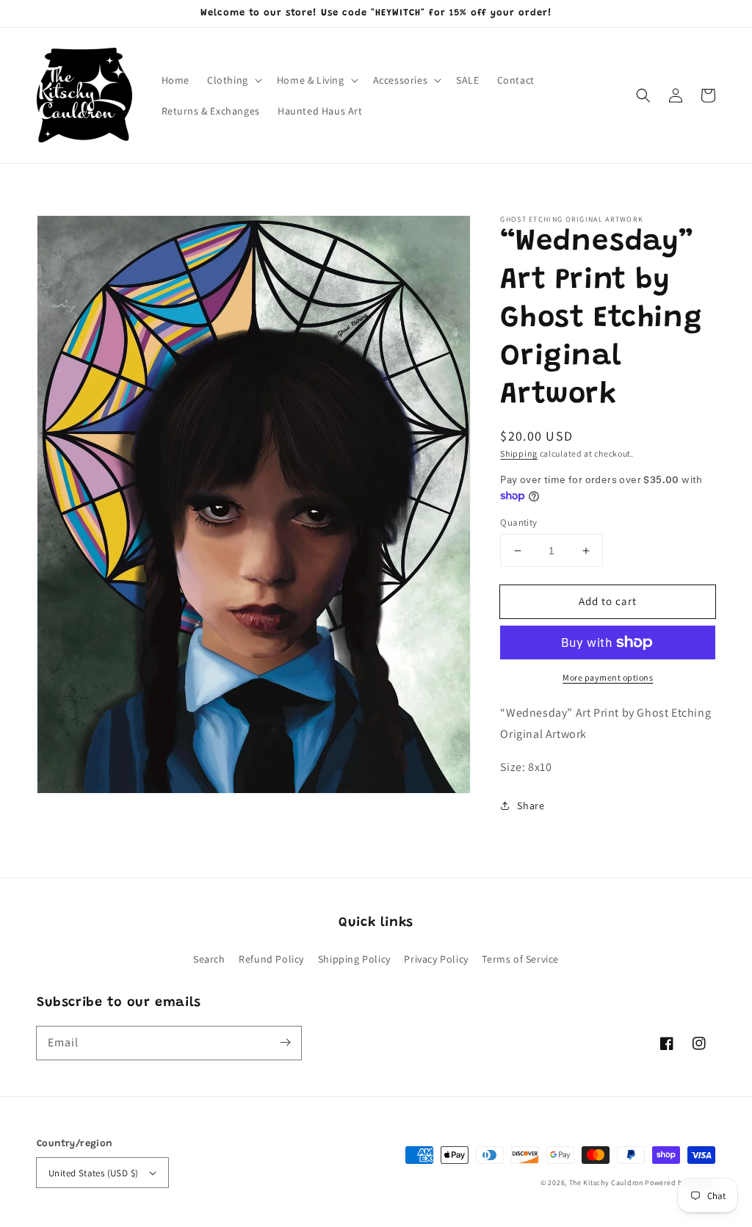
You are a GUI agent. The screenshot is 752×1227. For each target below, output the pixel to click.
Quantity (518, 522)
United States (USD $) (93, 1173)
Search (209, 959)
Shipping (519, 453)
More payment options (608, 677)
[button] (643, 95)
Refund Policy (271, 959)
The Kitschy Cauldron (606, 1182)
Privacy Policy (436, 959)
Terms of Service (520, 959)
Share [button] (530, 805)
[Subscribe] (285, 1043)
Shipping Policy (354, 959)
